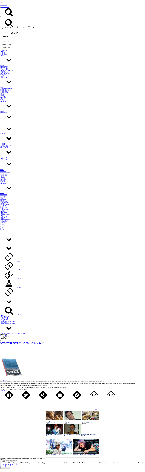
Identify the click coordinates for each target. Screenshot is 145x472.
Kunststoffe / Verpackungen (5, 219)
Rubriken (2, 65)
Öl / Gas (1, 227)
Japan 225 (2, 100)
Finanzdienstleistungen (4, 204)
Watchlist (19, 314)
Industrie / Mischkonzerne (5, 214)
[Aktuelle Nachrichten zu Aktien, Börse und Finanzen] (4, 7)
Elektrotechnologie (3, 201)
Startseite (2, 51)
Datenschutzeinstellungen (5, 467)
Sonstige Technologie (4, 231)
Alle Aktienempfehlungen (5, 73)
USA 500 (2, 94)
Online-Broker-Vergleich (4, 147)
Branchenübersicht (3, 112)
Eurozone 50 (2, 96)
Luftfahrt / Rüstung (3, 221)
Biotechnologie (3, 197)
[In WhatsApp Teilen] (76, 399)
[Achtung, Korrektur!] (11, 379)
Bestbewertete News (4, 68)
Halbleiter (2, 208)
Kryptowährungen (3, 296)
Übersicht (2, 158)
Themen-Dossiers (3, 77)
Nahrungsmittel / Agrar (4, 225)
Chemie (1, 198)
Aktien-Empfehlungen (12, 465)
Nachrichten (2, 52)
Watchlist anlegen (3, 322)
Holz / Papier (2, 211)
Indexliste (2, 170)
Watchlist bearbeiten (4, 319)
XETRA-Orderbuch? (4, 159)
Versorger (2, 234)
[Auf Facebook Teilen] (8, 399)
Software (2, 230)
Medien (1, 121)
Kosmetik (2, 218)
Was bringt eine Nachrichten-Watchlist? (7, 321)
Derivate (19, 278)
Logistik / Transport (3, 220)
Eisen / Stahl (2, 200)
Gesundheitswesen (3, 206)
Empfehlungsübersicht (4, 72)
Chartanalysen (3, 74)
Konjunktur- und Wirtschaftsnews (6, 70)
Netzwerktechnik (3, 226)
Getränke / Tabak (3, 207)
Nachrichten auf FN (4, 54)
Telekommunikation (4, 232)
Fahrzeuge (2, 203)
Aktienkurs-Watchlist (4, 318)
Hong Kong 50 (3, 101)
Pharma (1, 228)
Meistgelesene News (4, 69)
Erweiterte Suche (5, 50)
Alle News (2, 55)
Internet (1, 215)
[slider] (2, 339)
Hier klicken (2, 390)
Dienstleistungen (3, 199)
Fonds (18, 261)
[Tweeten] (25, 399)
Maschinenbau (3, 222)
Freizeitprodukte (3, 205)
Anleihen (19, 269)
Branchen (2, 111)
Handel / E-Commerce (4, 209)
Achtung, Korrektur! (4, 380)
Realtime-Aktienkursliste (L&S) (6, 145)
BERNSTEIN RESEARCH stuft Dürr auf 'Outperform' (22, 343)
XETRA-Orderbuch (4, 157)
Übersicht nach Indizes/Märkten (6, 88)
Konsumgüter (2, 217)
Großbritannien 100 (3, 97)
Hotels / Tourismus (3, 212)
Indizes (1, 87)
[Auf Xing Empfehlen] (42, 399)
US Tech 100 (2, 95)
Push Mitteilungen (4, 334)
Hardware (2, 210)
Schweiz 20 (2, 98)
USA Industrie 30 (3, 93)
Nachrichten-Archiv (6, 466)
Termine (1, 76)
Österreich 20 (2, 99)
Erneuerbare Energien (4, 202)
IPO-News (2, 75)
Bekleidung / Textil (3, 196)
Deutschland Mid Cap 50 (4, 91)
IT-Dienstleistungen (3, 216)
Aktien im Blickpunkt (4, 66)
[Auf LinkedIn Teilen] (59, 399)
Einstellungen (2, 320)
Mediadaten (12, 467)
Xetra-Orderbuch (9, 464)
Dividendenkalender (4, 146)
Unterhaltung (2, 233)
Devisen (18, 295)
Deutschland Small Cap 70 (5, 90)
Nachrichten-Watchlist (4, 317)
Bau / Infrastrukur (3, 195)
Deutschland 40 (3, 89)
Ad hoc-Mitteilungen (4, 5)
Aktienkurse (2, 143)
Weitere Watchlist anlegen (5, 316)
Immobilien (2, 213)
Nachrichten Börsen (4, 465)
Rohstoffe (2, 229)
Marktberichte (2, 71)
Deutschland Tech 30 (4, 92)
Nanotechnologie (3, 224)
